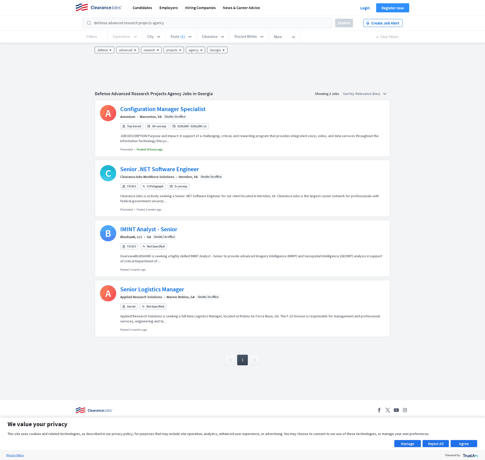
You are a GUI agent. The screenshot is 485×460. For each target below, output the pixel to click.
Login (365, 7)
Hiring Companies (200, 7)
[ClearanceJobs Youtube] (396, 410)
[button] (153, 37)
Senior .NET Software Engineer (159, 169)
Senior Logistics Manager (152, 289)
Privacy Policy (15, 455)
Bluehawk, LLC (131, 237)
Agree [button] (464, 443)
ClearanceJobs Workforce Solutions (147, 176)
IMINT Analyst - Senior (148, 229)
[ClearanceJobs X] (388, 410)
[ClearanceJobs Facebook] (379, 410)
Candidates (142, 7)
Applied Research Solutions (141, 297)
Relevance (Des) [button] (368, 93)
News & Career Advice (241, 7)
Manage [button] (407, 443)
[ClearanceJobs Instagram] (405, 410)
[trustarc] (470, 455)
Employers (168, 7)
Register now (392, 7)
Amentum (127, 116)
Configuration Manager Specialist (163, 109)
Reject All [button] (436, 443)
